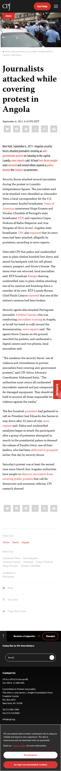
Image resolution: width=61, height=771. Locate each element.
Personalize (30, 755)
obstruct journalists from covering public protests (28, 477)
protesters (31, 411)
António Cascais (25, 315)
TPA (21, 233)
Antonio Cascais (12, 562)
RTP (20, 218)
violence (19, 170)
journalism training (30, 319)
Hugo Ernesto (10, 566)
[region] (30, 747)
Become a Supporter (24, 636)
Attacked (28, 562)
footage (32, 276)
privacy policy (19, 746)
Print (10, 588)
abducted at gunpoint (44, 450)
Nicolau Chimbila (30, 566)
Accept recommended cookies (30, 764)
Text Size (12, 600)
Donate (50, 636)
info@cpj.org (9, 719)
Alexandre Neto (11, 558)
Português (8, 577)
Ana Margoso (30, 558)
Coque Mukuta (44, 562)
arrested (12, 165)
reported (35, 233)
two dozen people (48, 160)
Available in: (9, 573)
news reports (18, 160)
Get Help (42, 6)
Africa (6, 542)
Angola (25, 542)
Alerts (9, 15)
